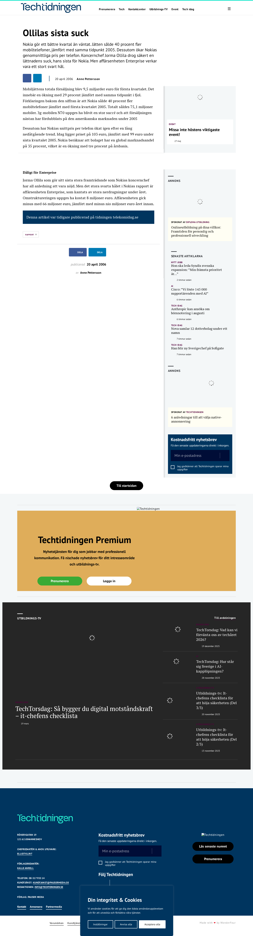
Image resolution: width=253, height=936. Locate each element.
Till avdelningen (225, 618)
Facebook (103, 884)
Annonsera (36, 906)
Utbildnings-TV (158, 9)
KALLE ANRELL (25, 868)
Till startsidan (126, 485)
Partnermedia (54, 906)
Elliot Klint (24, 853)
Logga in (109, 581)
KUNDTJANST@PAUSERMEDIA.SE (51, 882)
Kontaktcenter (137, 9)
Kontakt (21, 906)
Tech (122, 9)
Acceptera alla (152, 924)
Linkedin (116, 884)
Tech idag (188, 9)
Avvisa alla (126, 924)
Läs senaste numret (213, 846)
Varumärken (57, 923)
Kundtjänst (74, 923)
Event (175, 9)
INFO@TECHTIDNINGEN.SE (49, 887)
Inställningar (100, 924)
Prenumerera (107, 9)
